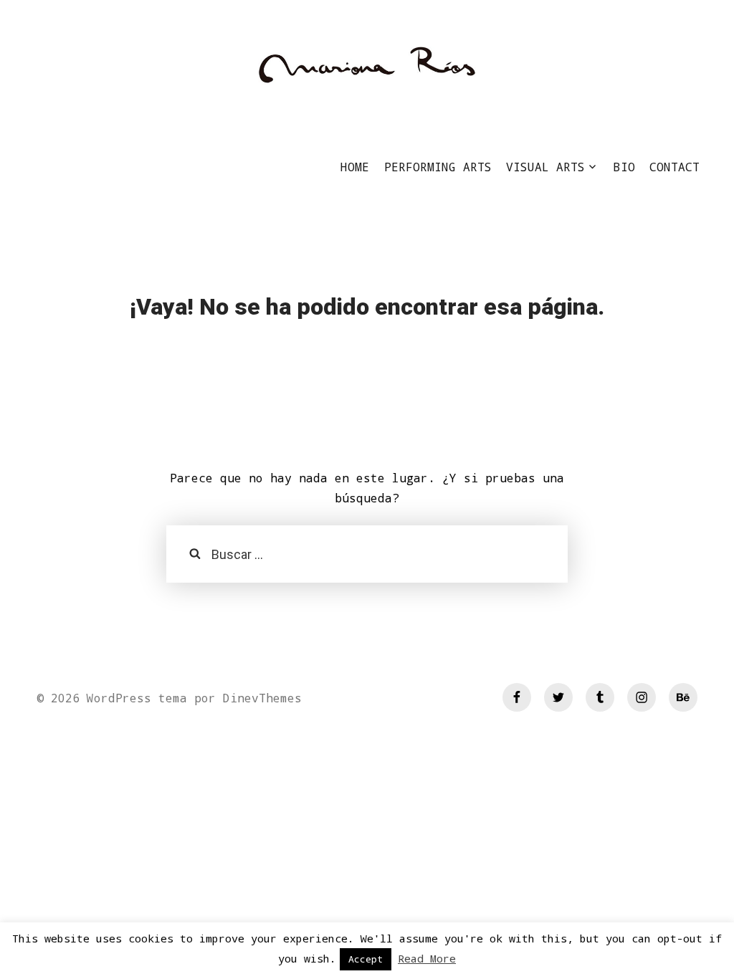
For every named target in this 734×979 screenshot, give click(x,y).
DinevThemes (259, 697)
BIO (624, 166)
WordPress (119, 697)
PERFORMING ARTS (438, 166)
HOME (354, 166)
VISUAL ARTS (545, 166)
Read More (427, 958)
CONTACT (674, 166)
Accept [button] (365, 958)
